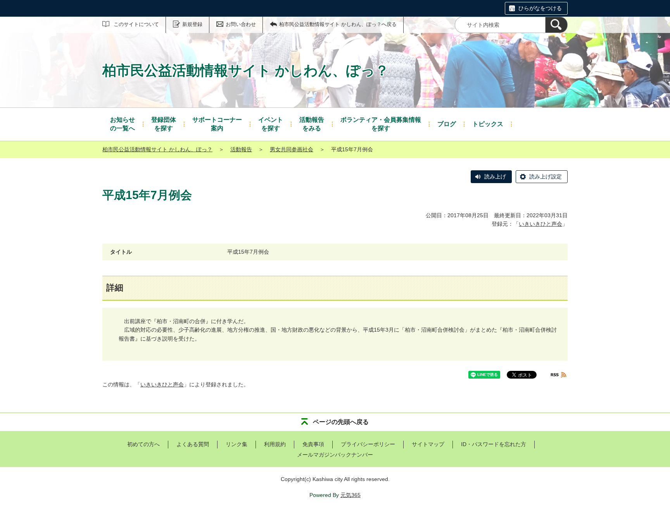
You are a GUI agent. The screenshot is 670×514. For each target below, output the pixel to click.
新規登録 (192, 24)
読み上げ (495, 176)
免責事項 (313, 444)
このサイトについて (136, 24)
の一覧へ (122, 124)
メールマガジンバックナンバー (335, 455)
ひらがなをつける (540, 8)
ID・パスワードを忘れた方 (493, 444)
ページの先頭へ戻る (341, 422)
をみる (311, 124)
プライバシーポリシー (368, 444)
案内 (217, 124)
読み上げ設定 (545, 176)
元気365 (350, 495)
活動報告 (241, 149)
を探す (163, 124)
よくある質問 (192, 444)
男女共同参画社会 (291, 149)
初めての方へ (143, 444)
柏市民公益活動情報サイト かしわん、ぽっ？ (157, 149)
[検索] (556, 25)
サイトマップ (428, 444)
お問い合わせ (241, 24)
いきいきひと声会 (540, 224)
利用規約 (275, 444)
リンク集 (236, 444)
